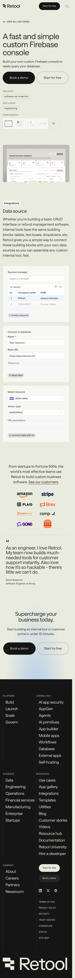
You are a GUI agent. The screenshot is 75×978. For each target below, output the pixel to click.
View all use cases (18, 22)
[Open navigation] (67, 6)
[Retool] (11, 6)
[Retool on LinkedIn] (40, 890)
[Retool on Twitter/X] (48, 890)
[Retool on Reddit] (55, 890)
